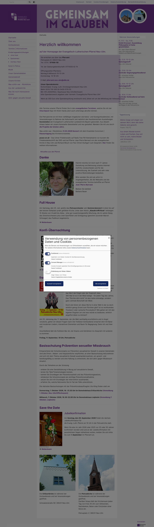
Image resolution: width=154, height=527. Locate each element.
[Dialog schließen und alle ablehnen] (109, 237)
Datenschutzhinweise (78, 248)
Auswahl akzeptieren (54, 284)
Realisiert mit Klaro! (102, 288)
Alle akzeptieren (100, 284)
